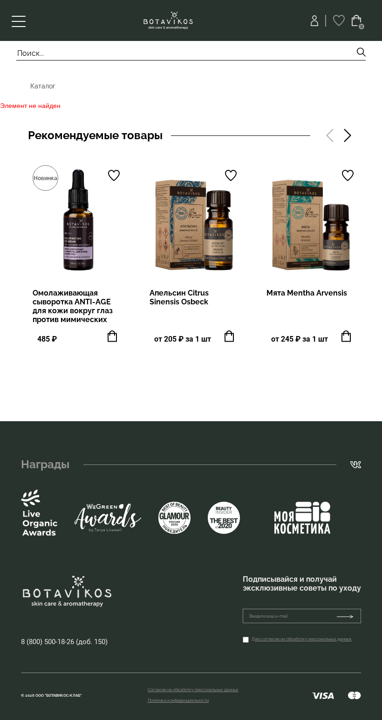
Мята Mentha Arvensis (306, 293)
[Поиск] (361, 53)
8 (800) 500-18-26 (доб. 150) (64, 642)
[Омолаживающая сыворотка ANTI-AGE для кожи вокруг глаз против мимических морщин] (77, 221)
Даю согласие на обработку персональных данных (302, 639)
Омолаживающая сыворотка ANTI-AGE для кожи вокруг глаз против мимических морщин (73, 311)
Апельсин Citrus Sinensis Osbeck (179, 297)
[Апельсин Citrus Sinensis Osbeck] (194, 221)
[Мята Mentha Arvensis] (311, 221)
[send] (349, 616)
